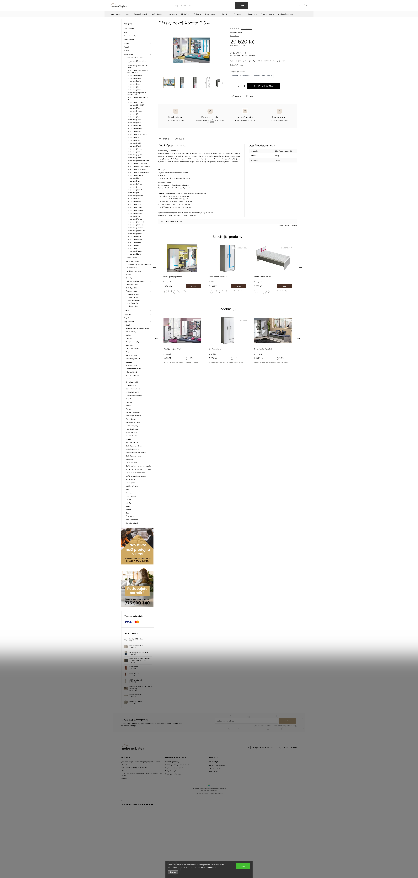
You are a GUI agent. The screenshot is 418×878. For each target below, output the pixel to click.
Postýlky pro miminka (133, 271)
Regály (128, 439)
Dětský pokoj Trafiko (134, 236)
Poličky (128, 406)
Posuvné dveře (131, 419)
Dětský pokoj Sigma (134, 155)
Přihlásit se (288, 721)
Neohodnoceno (246, 29)
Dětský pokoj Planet (134, 149)
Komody (129, 338)
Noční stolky (130, 379)
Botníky (128, 325)
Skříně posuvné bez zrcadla (135, 473)
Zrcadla (128, 510)
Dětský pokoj (128, 54)
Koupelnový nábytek (133, 359)
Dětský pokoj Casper (134, 90)
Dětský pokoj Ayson (134, 251)
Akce (125, 32)
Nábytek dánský (131, 365)
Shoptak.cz (219, 793)
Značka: (234, 36)
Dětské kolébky (131, 268)
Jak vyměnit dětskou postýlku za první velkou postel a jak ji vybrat (141, 774)
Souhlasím (243, 866)
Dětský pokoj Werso (134, 184)
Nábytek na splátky (172, 771)
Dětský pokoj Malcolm (135, 196)
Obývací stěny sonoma (134, 396)
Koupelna (127, 318)
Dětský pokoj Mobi (134, 143)
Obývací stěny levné (133, 389)
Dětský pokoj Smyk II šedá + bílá (137, 98)
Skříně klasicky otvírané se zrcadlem (138, 469)
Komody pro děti (133, 294)
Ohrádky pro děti (132, 382)
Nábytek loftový (131, 372)
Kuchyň (126, 311)
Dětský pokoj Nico (133, 216)
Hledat (241, 5)
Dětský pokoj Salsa (134, 248)
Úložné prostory (131, 291)
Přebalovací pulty (132, 426)
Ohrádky (129, 278)
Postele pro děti (131, 258)
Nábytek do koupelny (133, 369)
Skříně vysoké (131, 483)
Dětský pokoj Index (134, 120)
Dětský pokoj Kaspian (135, 175)
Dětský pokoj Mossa (134, 111)
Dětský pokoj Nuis (133, 181)
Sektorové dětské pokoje (134, 58)
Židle (127, 513)
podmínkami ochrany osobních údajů (284, 726)
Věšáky (128, 503)
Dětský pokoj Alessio (134, 239)
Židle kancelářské (132, 520)
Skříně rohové (131, 479)
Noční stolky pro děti (134, 300)
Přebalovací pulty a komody (135, 281)
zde (214, 867)
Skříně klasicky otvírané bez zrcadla (138, 466)
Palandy (128, 399)
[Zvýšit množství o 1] (244, 86)
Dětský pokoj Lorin (134, 81)
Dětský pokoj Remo (134, 152)
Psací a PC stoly (131, 432)
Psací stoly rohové (132, 436)
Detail (193, 286)
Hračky (128, 274)
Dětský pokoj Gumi (134, 204)
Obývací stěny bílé (132, 392)
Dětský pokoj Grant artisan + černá (137, 62)
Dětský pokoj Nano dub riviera (138, 161)
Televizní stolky (131, 496)
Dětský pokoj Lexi (133, 84)
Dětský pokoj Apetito (134, 234)
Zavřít (289, 103)
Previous (154, 267)
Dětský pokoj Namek (134, 190)
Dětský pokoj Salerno (134, 87)
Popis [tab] (166, 138)
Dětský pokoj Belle (134, 254)
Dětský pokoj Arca (133, 193)
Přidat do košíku (263, 86)
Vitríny (128, 506)
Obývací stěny (131, 385)
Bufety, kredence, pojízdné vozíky (137, 328)
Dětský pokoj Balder (134, 207)
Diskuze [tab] (179, 138)
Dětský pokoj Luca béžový (136, 169)
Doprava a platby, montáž (174, 768)
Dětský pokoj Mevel (134, 242)
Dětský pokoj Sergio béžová (137, 163)
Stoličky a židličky (132, 486)
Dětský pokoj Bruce (134, 123)
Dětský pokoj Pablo (134, 158)
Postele (128, 409)
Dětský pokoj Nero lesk (135, 225)
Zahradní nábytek (130, 36)
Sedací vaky (130, 459)
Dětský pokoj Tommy (134, 128)
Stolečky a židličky (132, 288)
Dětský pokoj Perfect (134, 219)
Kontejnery (129, 345)
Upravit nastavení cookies (209, 790)
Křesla (128, 352)
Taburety (129, 493)
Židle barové (130, 516)
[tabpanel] (227, 269)
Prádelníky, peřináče (133, 422)
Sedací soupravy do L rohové (136, 453)
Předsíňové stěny (132, 429)
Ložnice (126, 43)
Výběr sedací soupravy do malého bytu (134, 767)
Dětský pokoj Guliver (134, 117)
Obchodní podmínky (172, 762)
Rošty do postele (132, 443)
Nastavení (173, 872)
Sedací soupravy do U (133, 456)
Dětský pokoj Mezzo (134, 75)
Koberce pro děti (132, 285)
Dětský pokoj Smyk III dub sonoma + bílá (136, 93)
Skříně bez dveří (131, 463)
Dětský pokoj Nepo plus (135, 102)
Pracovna (127, 314)
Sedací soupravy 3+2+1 (134, 449)
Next (300, 267)
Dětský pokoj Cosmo (134, 213)
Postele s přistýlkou (133, 412)
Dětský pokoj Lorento (135, 210)
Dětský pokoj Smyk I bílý (136, 105)
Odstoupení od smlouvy (173, 774)
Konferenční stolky (132, 342)
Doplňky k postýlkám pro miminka (137, 264)
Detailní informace (236, 65)
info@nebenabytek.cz (262, 747)
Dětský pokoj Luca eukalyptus (138, 172)
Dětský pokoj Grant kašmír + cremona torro (137, 71)
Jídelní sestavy (131, 332)
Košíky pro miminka (132, 348)
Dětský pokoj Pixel (134, 146)
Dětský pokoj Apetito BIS (136, 231)
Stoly (127, 489)
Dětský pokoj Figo (133, 108)
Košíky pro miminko (132, 261)
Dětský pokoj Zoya (134, 201)
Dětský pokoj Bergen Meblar (137, 134)
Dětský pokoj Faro (133, 140)
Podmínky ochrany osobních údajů (177, 765)
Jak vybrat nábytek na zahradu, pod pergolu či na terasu (140, 762)
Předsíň (126, 47)
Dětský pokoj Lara (133, 199)
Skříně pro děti (132, 303)
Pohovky (129, 402)
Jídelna (126, 51)
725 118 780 (290, 747)
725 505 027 (213, 771)
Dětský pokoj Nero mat (135, 222)
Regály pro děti (132, 297)
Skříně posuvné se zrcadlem (136, 476)
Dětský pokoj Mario (134, 78)
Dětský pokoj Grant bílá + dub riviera (137, 67)
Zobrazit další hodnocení (287, 225)
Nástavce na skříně (132, 375)
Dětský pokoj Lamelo (134, 187)
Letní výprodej (129, 29)
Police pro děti (132, 306)
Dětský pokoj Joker (134, 126)
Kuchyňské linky (131, 355)
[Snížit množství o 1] (233, 86)
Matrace (129, 362)
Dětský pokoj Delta (134, 137)
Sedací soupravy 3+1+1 (134, 446)
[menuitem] (115, 14)
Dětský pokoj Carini (134, 178)
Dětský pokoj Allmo (134, 131)
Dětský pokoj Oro (133, 114)
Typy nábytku (129, 322)
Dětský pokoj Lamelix (135, 228)
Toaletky (129, 500)
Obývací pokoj (129, 40)
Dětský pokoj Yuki (133, 245)
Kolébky (128, 335)
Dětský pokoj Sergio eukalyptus (138, 166)
